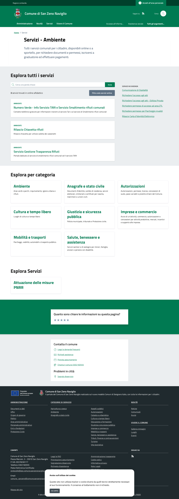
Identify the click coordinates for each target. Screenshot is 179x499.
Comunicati (136, 411)
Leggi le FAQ (56, 456)
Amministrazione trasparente (103, 456)
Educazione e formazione (101, 421)
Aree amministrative (19, 421)
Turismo (94, 441)
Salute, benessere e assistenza (103, 434)
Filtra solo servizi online (102, 93)
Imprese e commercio (99, 428)
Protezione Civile (17, 431)
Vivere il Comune (139, 422)
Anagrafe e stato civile (60, 415)
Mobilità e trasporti (99, 431)
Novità (134, 402)
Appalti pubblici (97, 408)
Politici (13, 418)
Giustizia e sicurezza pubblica (103, 425)
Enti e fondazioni (17, 428)
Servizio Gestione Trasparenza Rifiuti (36, 151)
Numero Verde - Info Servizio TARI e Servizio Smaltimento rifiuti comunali (59, 107)
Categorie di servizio (61, 402)
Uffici (13, 411)
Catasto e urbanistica (99, 415)
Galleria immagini (138, 428)
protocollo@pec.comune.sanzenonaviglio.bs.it (29, 470)
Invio (110, 84)
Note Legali (95, 466)
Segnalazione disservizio (61, 463)
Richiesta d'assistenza (60, 466)
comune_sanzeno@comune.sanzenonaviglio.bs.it (31, 478)
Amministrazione (19, 402)
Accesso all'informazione (116, 23)
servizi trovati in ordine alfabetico (27, 93)
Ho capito (54, 491)
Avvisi (133, 415)
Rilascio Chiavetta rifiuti (28, 129)
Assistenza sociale (135, 23)
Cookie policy (96, 459)
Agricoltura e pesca (59, 408)
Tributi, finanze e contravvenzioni (105, 438)
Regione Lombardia (20, 3)
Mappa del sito (17, 489)
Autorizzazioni (97, 411)
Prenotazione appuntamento (62, 459)
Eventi (134, 435)
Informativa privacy (99, 463)
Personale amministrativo (21, 425)
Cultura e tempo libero (100, 418)
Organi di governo (18, 415)
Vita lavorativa (97, 444)
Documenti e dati (18, 408)
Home (16, 32)
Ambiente (18, 103)
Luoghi (134, 432)
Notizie (134, 408)
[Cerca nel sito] (163, 13)
